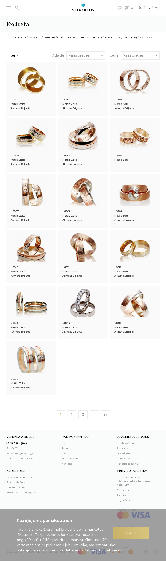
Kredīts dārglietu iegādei (21, 492)
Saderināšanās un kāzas (60, 37)
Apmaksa (123, 489)
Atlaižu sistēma (16, 482)
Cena (114, 55)
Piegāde (122, 495)
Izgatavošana (125, 443)
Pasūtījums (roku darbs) (121, 37)
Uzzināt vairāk (109, 550)
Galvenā (20, 37)
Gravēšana (123, 453)
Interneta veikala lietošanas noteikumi (133, 483)
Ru (140, 8)
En (157, 8)
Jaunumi (67, 448)
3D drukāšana (70, 458)
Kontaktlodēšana (127, 463)
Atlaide (58, 55)
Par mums (68, 443)
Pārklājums (124, 458)
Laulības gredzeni (90, 37)
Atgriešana (124, 500)
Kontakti (67, 463)
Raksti (65, 453)
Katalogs (35, 37)
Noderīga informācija (19, 477)
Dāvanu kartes (15, 487)
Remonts (122, 448)
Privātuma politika (128, 477)
